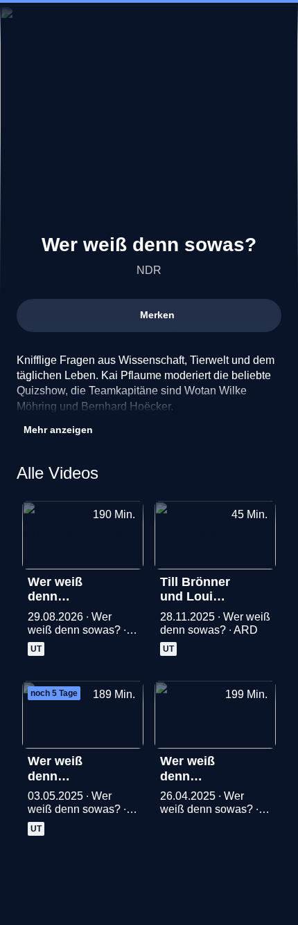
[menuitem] (22, 25)
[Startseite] (149, 24)
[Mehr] (126, 586)
